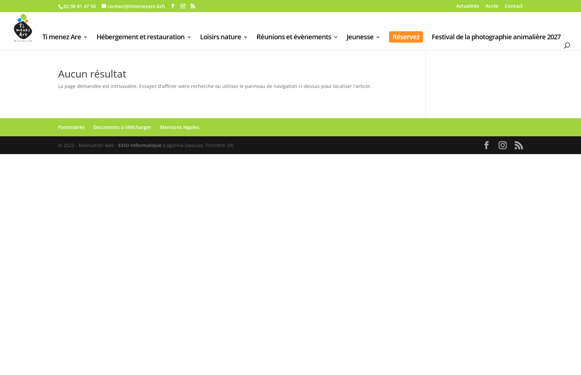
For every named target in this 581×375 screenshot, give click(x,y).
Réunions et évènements (294, 38)
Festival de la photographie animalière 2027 (496, 38)
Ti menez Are (61, 38)
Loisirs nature (220, 38)
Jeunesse (360, 38)
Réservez (406, 36)
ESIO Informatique (139, 145)
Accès (492, 6)
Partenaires (71, 127)
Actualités (467, 6)
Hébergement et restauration (140, 38)
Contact (514, 6)
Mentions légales (179, 127)
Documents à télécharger (122, 127)
